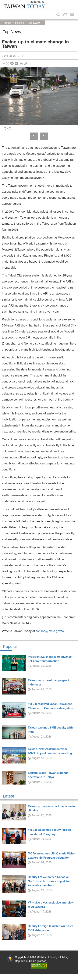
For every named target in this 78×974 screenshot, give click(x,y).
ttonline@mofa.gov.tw (50, 631)
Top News (34, 23)
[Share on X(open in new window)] (8, 63)
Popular (10, 646)
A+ (44, 136)
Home (7, 23)
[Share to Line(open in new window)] (12, 63)
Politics (19, 23)
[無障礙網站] (39, 965)
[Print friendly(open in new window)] (21, 63)
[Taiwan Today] (24, 6)
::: (4, 2)
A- (34, 136)
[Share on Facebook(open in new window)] (4, 63)
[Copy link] (26, 63)
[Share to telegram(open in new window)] (16, 63)
